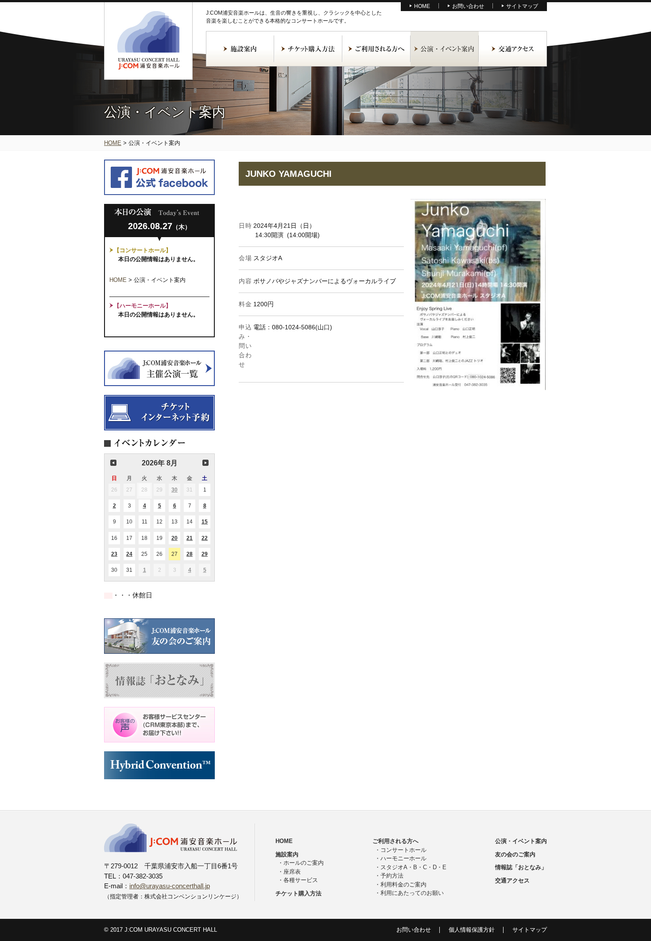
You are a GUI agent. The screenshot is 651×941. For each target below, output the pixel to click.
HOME (422, 6)
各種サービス (300, 880)
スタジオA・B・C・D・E (413, 867)
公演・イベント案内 (445, 48)
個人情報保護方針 (472, 929)
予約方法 (391, 875)
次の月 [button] (205, 463)
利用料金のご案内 (403, 884)
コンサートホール (403, 850)
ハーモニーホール (403, 858)
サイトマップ (522, 6)
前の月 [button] (113, 463)
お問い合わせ (468, 6)
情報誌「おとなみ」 (521, 867)
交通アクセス (513, 48)
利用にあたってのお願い (412, 893)
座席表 (292, 871)
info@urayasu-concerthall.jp (169, 886)
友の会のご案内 (515, 854)
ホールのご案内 (303, 862)
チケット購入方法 (308, 48)
